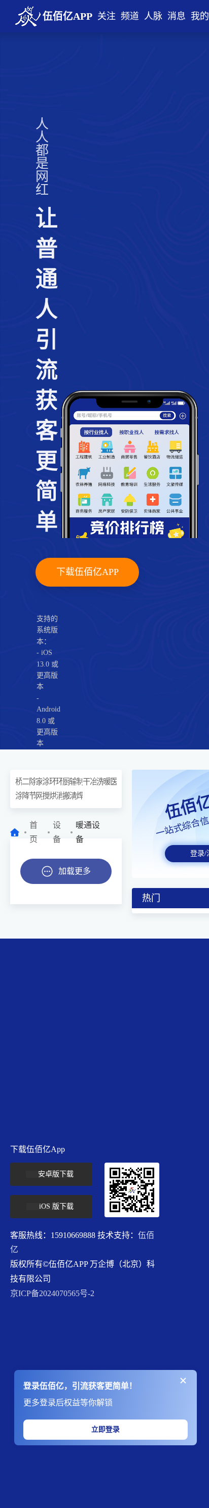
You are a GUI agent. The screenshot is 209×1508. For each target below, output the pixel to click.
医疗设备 (113, 781)
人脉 (153, 16)
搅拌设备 (45, 795)
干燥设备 (86, 781)
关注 (106, 16)
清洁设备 (72, 795)
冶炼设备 (93, 781)
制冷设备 (79, 781)
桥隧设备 (18, 781)
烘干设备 (52, 795)
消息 (176, 16)
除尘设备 (32, 781)
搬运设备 (65, 795)
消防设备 (59, 795)
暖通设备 (106, 781)
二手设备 (25, 781)
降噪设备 (25, 795)
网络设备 (39, 795)
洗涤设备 (99, 781)
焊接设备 (79, 795)
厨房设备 (65, 781)
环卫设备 (59, 781)
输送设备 (72, 781)
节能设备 (32, 795)
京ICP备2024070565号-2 (52, 1293)
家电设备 (39, 781)
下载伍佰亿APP (87, 572)
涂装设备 (45, 781)
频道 (130, 16)
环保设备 (52, 781)
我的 (200, 16)
